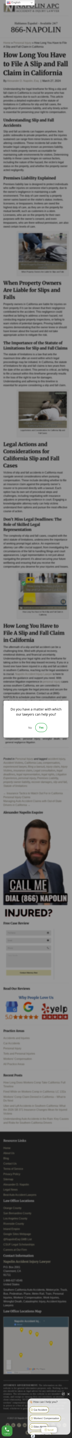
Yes (41, 727)
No (30, 728)
